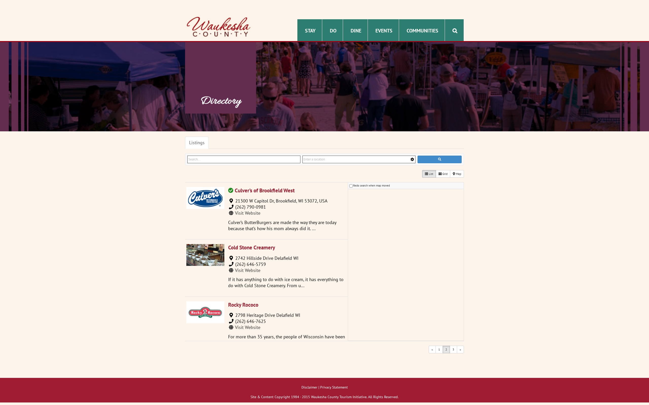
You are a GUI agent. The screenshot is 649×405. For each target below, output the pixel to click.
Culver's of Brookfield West (265, 190)
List (430, 174)
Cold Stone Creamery (251, 247)
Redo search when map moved (371, 185)
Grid (444, 174)
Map (458, 174)
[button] (455, 30)
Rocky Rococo (243, 304)
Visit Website (247, 213)
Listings (197, 142)
